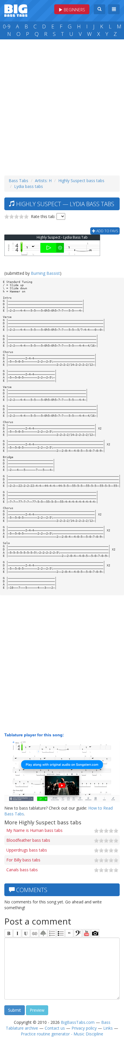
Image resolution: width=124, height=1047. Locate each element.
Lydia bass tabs (28, 186)
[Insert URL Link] (35, 933)
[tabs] (78, 933)
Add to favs (106, 230)
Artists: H (43, 180)
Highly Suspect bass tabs (81, 180)
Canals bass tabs (22, 869)
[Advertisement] (62, 106)
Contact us (55, 1028)
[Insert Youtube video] (86, 933)
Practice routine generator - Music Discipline (62, 1034)
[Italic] (17, 933)
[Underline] (26, 933)
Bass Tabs (18, 180)
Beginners (74, 9)
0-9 (6, 26)
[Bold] (9, 933)
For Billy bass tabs (23, 860)
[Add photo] (95, 933)
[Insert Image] (43, 933)
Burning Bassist (45, 273)
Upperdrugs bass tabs (26, 850)
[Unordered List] (61, 933)
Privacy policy (84, 1028)
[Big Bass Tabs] (15, 10)
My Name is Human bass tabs (34, 830)
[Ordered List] (52, 933)
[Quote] (69, 933)
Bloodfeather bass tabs (28, 840)
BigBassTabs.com (78, 1022)
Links (108, 1028)
